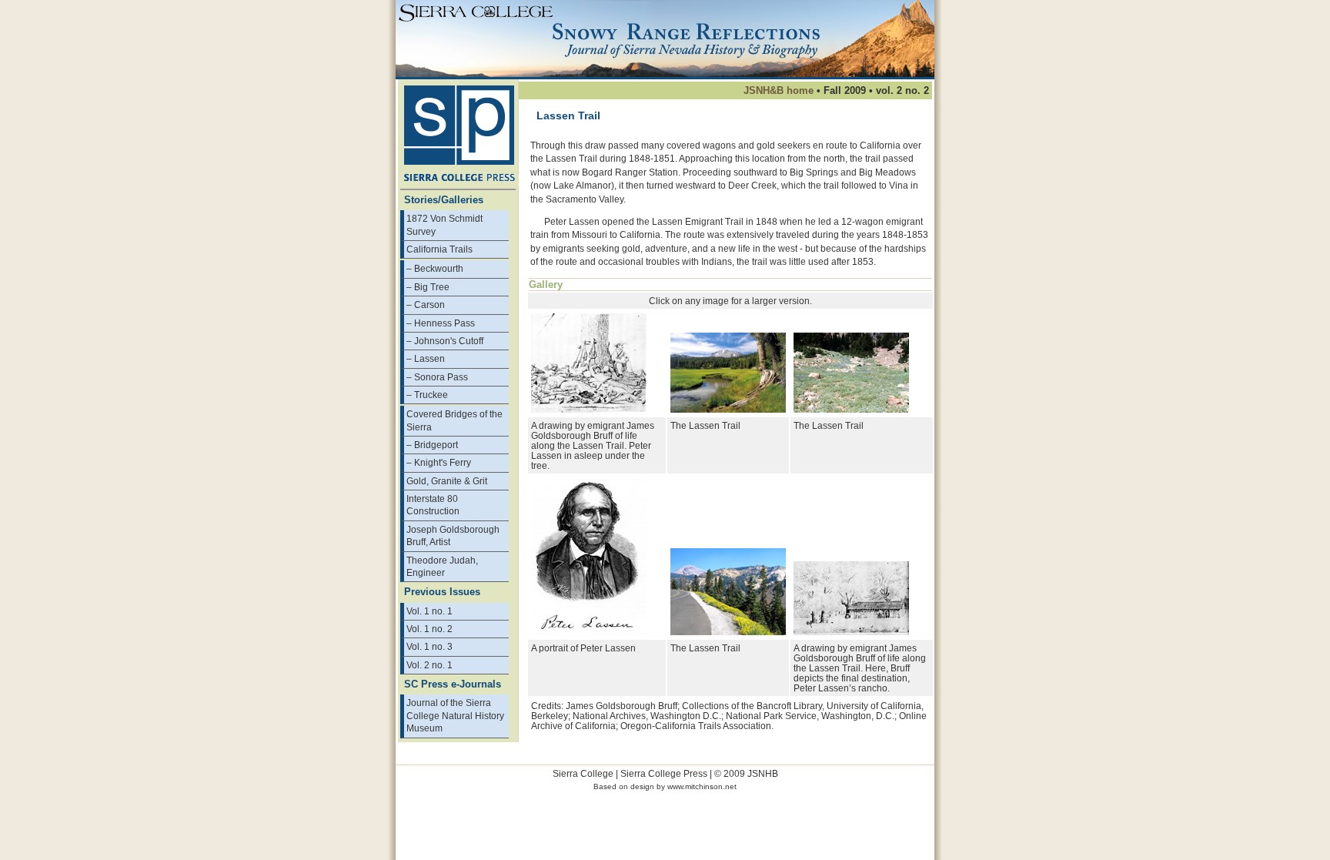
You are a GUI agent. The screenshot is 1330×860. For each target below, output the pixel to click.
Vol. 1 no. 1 (429, 611)
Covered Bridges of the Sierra (454, 420)
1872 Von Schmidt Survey (444, 224)
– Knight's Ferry (438, 462)
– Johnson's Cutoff (444, 341)
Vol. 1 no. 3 (429, 646)
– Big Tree (427, 287)
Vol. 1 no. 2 (429, 629)
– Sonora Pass (437, 377)
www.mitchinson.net (702, 786)
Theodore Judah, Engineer (442, 566)
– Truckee (427, 395)
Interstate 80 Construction (432, 505)
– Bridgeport (432, 445)
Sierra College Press (663, 773)
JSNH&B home (779, 90)
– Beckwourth (434, 268)
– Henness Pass (440, 323)
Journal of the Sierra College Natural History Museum (455, 715)
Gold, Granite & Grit (446, 481)
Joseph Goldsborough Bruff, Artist (453, 535)
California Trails (439, 249)
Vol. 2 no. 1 (429, 665)
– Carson (425, 304)
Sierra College (583, 773)
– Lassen (425, 358)
